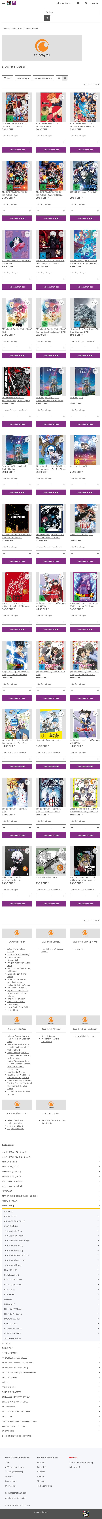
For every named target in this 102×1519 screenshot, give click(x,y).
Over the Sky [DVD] (78, 466)
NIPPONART (9, 1304)
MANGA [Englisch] (10, 1166)
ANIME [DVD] (8, 1205)
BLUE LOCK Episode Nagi (18, 954)
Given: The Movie (15, 1120)
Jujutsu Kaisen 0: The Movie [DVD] (14, 810)
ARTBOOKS (7, 1191)
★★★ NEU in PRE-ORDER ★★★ (16, 1157)
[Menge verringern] (4, 142)
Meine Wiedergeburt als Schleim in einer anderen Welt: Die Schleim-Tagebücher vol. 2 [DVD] (16, 742)
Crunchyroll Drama (51, 1113)
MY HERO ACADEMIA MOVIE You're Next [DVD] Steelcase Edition (48, 193)
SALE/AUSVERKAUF (12, 1338)
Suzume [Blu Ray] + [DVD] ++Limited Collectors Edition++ (49, 399)
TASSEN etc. (7, 1416)
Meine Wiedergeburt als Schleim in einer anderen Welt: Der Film (18, 1055)
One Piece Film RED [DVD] (81, 534)
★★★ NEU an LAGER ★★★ (14, 1152)
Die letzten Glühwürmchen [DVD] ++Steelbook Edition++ (17, 536)
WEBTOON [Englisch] (11, 1176)
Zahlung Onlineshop (14, 1471)
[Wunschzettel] (78, 3)
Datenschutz (10, 1481)
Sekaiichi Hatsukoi (15, 1126)
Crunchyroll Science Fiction (85, 1029)
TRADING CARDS (9, 1377)
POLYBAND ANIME (12, 1319)
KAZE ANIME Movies (13, 1279)
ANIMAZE (8, 1211)
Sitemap (40, 1481)
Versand (9, 1476)
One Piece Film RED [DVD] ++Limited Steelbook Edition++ (15, 604)
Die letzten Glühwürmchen (53, 1120)
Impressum (10, 1486)
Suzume (79, 949)
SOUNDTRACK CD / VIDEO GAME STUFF (19, 1421)
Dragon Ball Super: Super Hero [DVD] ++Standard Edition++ (15, 673)
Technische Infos (44, 1486)
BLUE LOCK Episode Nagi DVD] (83, 192)
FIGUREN (6, 1343)
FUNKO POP (7, 1348)
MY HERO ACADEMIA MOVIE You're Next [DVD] (14, 193)
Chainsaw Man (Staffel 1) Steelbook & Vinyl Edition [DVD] (16, 399)
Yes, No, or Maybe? (15, 1128)
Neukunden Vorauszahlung (81, 1462)
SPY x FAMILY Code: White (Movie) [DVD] (17, 330)
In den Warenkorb (17, 149)
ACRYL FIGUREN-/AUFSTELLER (15, 1358)
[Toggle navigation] (3, 1)
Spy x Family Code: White (18, 1007)
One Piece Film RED (16, 999)
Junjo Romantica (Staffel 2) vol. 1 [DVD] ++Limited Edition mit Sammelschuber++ (84, 673)
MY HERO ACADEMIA (16, 987)
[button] (59, 78)
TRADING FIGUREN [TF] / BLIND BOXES (19, 1372)
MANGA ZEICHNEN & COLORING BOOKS (20, 1196)
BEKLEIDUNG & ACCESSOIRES (15, 1402)
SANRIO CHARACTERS (11, 1392)
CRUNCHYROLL (11, 1226)
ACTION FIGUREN (9, 1353)
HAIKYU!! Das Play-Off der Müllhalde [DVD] (47, 125)
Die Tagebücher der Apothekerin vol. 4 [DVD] (16, 262)
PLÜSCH (5, 1382)
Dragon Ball (12, 960)
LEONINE (8, 1299)
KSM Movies (9, 1289)
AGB (7, 1462)
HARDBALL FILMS (11, 1275)
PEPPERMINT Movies (13, 1309)
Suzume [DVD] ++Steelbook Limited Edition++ (14, 467)
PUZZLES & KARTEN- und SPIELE (16, 1411)
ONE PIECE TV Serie (16, 1001)
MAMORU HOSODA (12, 1333)
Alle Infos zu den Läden (15, 1498)
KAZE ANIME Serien (13, 1284)
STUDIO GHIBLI (10, 1323)
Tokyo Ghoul (12, 1010)
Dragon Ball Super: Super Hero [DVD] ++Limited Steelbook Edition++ (83, 605)
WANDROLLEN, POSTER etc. (14, 1426)
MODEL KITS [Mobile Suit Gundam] (17, 1362)
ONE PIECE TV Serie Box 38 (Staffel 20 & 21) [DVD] (14, 125)
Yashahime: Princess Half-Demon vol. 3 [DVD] (85, 741)
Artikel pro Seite (42, 78)
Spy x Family (12, 1004)
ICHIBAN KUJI (8, 1431)
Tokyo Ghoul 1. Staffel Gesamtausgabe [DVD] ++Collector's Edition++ (12, 879)
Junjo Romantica (14, 1123)
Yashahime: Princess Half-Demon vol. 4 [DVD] (51, 604)
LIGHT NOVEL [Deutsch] (12, 1181)
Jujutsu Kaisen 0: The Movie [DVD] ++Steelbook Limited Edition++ (48, 810)
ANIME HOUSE (10, 1216)
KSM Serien (9, 1294)
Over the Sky (47, 1123)
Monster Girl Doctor (16, 1072)
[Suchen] (47, 18)
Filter (8, 78)
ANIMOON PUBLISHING (14, 1221)
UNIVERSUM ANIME (13, 1328)
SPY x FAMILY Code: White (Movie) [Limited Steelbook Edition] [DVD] (51, 330)
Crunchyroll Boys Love (17, 1113)
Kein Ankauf (74, 1467)
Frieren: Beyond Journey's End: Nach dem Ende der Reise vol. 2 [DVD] (84, 262)
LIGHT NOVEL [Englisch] (12, 1186)
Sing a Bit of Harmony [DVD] (48, 740)
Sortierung (22, 78)
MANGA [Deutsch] (10, 1161)
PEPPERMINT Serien (13, 1314)
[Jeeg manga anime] (11, 3)
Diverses (41, 1471)
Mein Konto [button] (65, 3)
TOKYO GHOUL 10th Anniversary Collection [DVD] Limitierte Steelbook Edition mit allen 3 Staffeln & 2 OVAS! (50, 262)
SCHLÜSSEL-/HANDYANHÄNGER (16, 1397)
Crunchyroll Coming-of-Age (85, 942)
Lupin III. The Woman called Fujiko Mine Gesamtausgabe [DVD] (82, 879)
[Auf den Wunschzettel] (27, 97)
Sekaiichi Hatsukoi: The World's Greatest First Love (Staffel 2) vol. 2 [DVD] (84, 810)
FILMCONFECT (10, 1270)
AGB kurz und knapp (14, 1467)
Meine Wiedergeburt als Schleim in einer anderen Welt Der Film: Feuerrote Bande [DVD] (50, 468)
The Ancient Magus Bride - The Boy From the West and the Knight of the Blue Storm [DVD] (50, 536)
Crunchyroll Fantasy (17, 1029)
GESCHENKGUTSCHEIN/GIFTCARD (17, 1436)
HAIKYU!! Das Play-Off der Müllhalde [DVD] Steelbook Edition (82, 125)
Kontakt (40, 1462)
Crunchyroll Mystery (51, 1029)
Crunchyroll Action (17, 942)
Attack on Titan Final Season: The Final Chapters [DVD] (84, 330)
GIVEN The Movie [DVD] (46, 877)
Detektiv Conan (48, 1036)
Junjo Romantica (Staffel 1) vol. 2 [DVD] (50, 673)
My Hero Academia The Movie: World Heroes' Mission (17, 993)
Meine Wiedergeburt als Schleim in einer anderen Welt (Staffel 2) (18, 1047)
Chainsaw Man (14, 957)
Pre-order (41, 1467)
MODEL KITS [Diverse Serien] (15, 1367)
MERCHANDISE (8, 1406)
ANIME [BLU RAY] (9, 1201)
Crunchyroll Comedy (51, 942)
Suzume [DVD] (76, 397)
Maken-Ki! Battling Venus (18, 985)
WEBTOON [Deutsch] (11, 1171)
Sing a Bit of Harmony (85, 1036)
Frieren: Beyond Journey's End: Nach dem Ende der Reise (18, 1039)
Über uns (41, 1476)
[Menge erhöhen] (30, 142)
